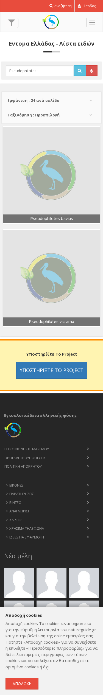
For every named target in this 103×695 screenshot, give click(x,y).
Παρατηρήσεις (21, 493)
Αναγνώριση (19, 511)
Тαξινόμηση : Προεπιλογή (33, 115)
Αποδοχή (22, 683)
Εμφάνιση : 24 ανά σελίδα (33, 100)
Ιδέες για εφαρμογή (26, 537)
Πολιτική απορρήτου (23, 466)
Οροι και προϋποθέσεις (25, 457)
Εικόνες (16, 485)
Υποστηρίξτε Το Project (51, 370)
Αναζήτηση (63, 6)
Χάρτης (15, 519)
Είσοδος (89, 6)
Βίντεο (15, 502)
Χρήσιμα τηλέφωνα (26, 528)
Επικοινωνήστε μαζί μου (26, 448)
